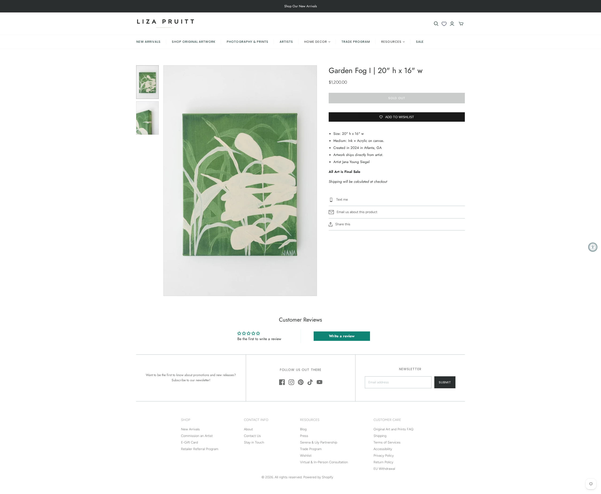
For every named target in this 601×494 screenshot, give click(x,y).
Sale (420, 41)
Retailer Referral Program (199, 449)
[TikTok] (310, 382)
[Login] (452, 23)
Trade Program (356, 41)
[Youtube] (319, 382)
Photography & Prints (247, 41)
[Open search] (436, 23)
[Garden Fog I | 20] (147, 82)
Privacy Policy (384, 456)
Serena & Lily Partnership (318, 442)
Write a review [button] (341, 336)
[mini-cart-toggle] (461, 23)
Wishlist (306, 456)
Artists (286, 41)
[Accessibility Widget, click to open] (592, 247)
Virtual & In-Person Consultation (324, 462)
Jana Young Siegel (356, 161)
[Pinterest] (301, 382)
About (248, 429)
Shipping (380, 436)
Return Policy (383, 462)
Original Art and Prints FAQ (393, 429)
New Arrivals (148, 41)
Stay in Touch (254, 442)
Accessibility (383, 449)
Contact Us (252, 436)
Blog (303, 429)
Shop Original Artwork (194, 41)
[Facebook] (282, 382)
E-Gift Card (189, 442)
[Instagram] (291, 382)
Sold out (396, 98)
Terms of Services (387, 442)
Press (304, 436)
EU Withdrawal (384, 469)
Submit (445, 382)
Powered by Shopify (318, 477)
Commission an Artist (197, 436)
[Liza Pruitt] (165, 23)
